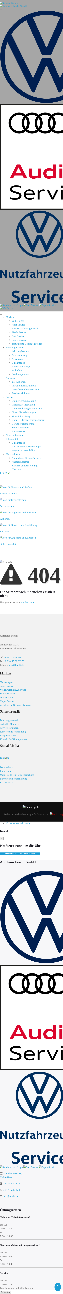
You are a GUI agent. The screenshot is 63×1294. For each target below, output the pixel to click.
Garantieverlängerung (23, 423)
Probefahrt (17, 370)
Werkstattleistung (21, 416)
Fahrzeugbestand (15, 347)
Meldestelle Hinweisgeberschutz (17, 774)
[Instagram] (3, 473)
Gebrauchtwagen (20, 355)
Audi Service (18, 324)
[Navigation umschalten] (1, 9)
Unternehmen (13, 454)
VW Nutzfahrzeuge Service (26, 328)
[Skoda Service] (11, 305)
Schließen (5, 1292)
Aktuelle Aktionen (9, 724)
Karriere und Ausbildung (25, 465)
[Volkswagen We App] (9, 473)
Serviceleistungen (9, 727)
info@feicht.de (16, 665)
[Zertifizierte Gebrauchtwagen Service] (7, 308)
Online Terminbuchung (24, 400)
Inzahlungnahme (20, 374)
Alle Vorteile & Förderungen (26, 446)
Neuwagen (17, 359)
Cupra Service (19, 340)
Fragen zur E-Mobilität (23, 450)
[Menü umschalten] (1, 314)
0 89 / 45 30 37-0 (13, 657)
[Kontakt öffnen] (9, 3)
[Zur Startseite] (13, 6)
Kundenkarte (18, 431)
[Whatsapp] (6, 473)
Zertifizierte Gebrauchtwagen (27, 343)
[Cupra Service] (47, 305)
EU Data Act (6, 782)
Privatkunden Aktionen (24, 385)
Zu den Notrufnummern (21, 853)
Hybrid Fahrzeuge (21, 366)
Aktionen (11, 378)
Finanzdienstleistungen (24, 412)
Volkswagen (18, 321)
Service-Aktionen (21, 393)
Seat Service (18, 336)
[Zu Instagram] (2, 758)
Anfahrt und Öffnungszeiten (26, 458)
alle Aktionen (19, 381)
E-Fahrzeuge (18, 362)
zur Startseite (27, 602)
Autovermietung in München (27, 408)
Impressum (5, 771)
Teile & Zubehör (20, 427)
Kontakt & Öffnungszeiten (14, 739)
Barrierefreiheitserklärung (13, 778)
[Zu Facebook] (0, 758)
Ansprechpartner (20, 461)
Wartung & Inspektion (23, 404)
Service (10, 397)
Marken (10, 317)
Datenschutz (6, 767)
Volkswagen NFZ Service (13, 689)
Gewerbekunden (14, 435)
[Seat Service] (31, 305)
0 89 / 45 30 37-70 (14, 661)
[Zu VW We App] (5, 758)
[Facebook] (1, 473)
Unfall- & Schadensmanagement (28, 420)
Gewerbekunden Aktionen (25, 389)
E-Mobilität (12, 439)
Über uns (16, 469)
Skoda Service (19, 332)
